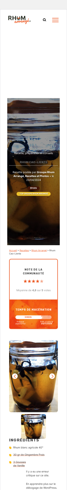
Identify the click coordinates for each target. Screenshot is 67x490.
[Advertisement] (33, 63)
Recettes (24, 250)
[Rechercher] (44, 20)
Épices (33, 188)
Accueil (13, 250)
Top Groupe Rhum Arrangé (33, 194)
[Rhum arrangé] (19, 20)
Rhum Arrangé (39, 250)
